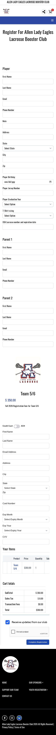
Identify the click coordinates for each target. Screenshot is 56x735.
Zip (4, 166)
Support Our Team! (10, 689)
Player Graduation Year (12, 199)
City (4, 154)
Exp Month (8, 515)
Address (6, 132)
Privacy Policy (7, 727)
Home (4, 682)
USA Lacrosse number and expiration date (19, 222)
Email (5, 98)
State (5, 143)
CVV (5, 537)
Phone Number (8, 110)
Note (4, 121)
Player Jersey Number (11, 188)
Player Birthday (9, 177)
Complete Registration (38, 642)
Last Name (7, 87)
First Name (7, 76)
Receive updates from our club (29, 622)
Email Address (9, 452)
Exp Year (7, 526)
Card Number (9, 503)
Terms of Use (19, 727)
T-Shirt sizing (8, 210)
